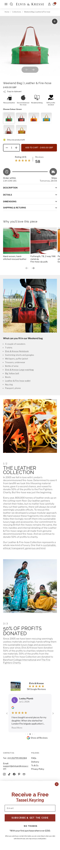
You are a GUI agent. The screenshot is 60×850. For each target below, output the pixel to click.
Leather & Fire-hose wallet (17, 380)
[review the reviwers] (13, 708)
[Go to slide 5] (27, 721)
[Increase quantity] (17, 147)
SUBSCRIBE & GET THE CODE (30, 817)
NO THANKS (30, 826)
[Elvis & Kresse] (30, 4)
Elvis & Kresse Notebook (17, 351)
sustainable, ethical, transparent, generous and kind (29, 547)
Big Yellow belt (12, 373)
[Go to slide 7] (32, 721)
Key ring (9, 384)
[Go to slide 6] (30, 721)
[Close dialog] (57, 784)
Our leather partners (39, 500)
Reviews (39, 157)
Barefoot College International (19, 659)
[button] (11, 4)
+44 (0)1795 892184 (17, 758)
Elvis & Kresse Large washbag (19, 369)
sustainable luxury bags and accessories (29, 644)
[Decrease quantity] (5, 147)
